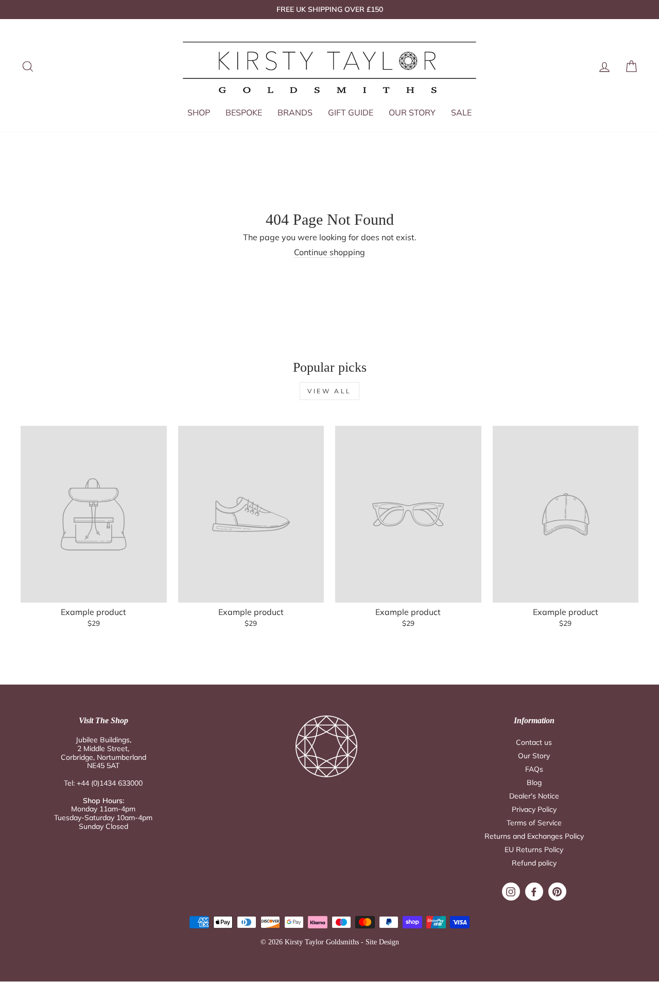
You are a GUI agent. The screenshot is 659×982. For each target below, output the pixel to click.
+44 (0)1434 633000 (110, 783)
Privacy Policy (534, 809)
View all (329, 391)
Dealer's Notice (534, 796)
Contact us (534, 742)
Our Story (412, 112)
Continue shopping (329, 252)
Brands (295, 112)
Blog (534, 782)
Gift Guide (350, 112)
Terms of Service (534, 822)
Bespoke (244, 112)
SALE (461, 112)
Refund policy (534, 863)
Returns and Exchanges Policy (534, 836)
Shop (198, 112)
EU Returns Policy (534, 849)
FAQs (534, 769)
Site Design (382, 942)
